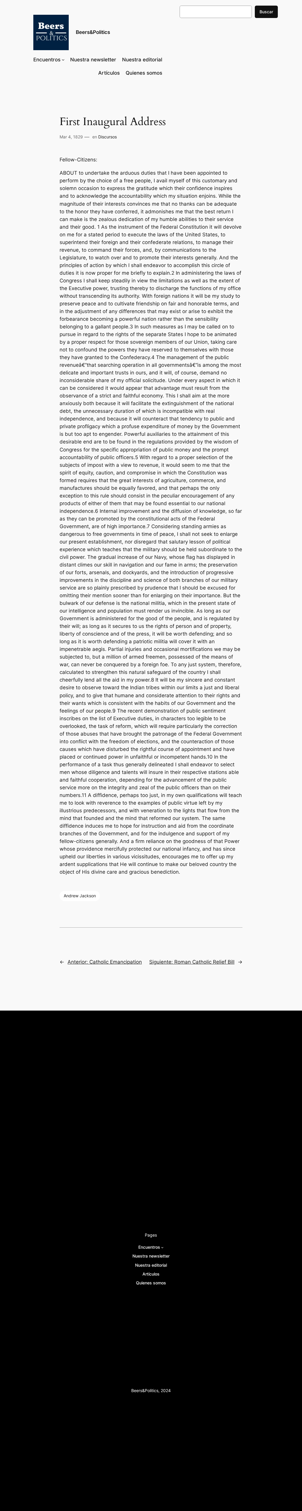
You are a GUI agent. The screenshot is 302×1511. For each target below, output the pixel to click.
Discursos (107, 136)
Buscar (266, 11)
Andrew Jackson (80, 895)
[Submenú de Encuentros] (63, 59)
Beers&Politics (93, 32)
